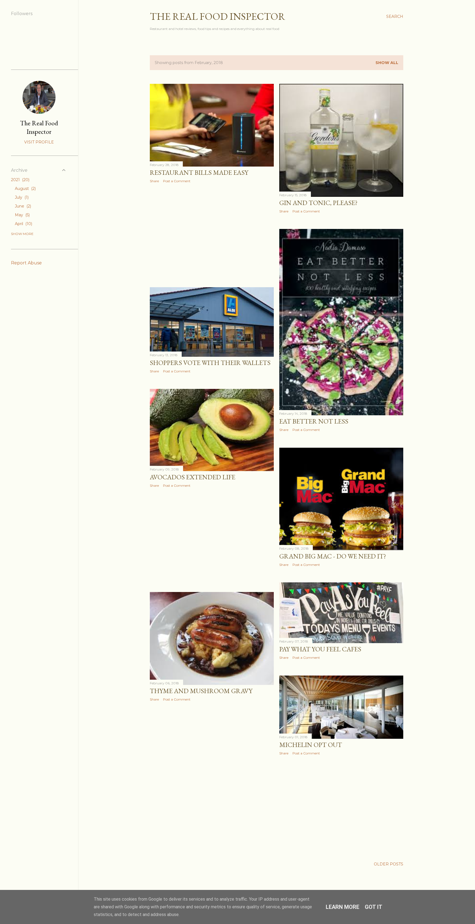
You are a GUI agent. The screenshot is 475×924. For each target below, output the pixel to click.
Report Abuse (26, 262)
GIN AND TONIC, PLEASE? (318, 202)
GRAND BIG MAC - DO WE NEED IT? (332, 556)
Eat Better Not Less (313, 421)
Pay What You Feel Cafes (320, 649)
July (21, 197)
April (23, 223)
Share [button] (154, 181)
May (22, 214)
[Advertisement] (212, 235)
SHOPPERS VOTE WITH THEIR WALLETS (210, 362)
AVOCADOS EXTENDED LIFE (192, 477)
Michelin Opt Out (310, 744)
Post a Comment (176, 181)
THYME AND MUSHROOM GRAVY (201, 691)
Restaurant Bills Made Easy (199, 172)
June (22, 206)
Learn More (342, 907)
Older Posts (388, 864)
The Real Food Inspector (217, 16)
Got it (373, 907)
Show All (386, 62)
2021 (19, 179)
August (25, 188)
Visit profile (39, 142)
